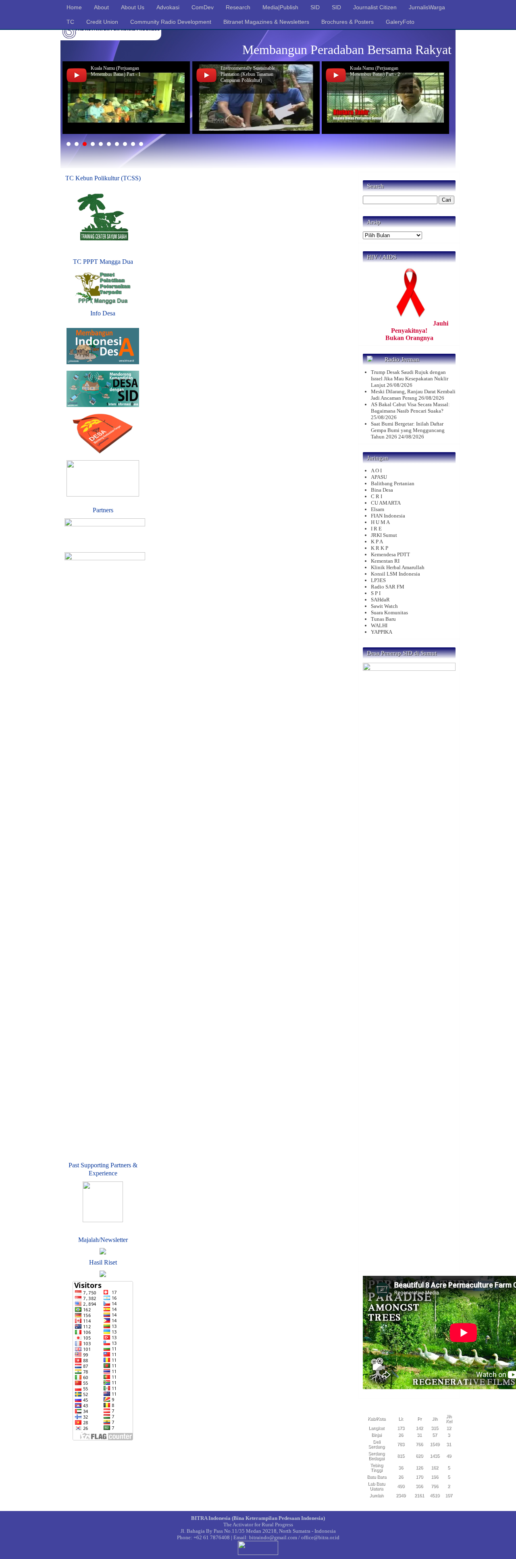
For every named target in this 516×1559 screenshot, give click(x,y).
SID (315, 7)
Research (238, 7)
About (101, 7)
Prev (75, 97)
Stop (447, 144)
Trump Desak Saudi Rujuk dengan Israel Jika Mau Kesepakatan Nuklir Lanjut (409, 378)
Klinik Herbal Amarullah (397, 567)
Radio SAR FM (387, 587)
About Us (132, 7)
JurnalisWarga (427, 7)
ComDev (202, 7)
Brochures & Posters (347, 22)
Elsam (377, 509)
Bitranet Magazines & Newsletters (266, 22)
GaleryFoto (400, 22)
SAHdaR (380, 600)
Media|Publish (280, 7)
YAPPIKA (381, 632)
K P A (377, 541)
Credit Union (102, 22)
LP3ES (378, 580)
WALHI (379, 625)
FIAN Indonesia (388, 516)
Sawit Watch (384, 606)
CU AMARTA (386, 503)
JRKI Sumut (384, 535)
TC (70, 22)
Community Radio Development (170, 22)
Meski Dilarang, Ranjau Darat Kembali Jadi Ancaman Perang (413, 394)
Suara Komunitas (389, 612)
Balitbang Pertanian (392, 483)
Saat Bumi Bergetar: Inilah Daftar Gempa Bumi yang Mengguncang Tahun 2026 (408, 430)
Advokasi (167, 7)
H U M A (380, 522)
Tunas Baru (383, 619)
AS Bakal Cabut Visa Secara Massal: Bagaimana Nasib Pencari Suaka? (410, 407)
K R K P (379, 548)
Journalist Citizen (375, 7)
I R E (376, 529)
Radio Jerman (402, 359)
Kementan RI (385, 561)
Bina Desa (382, 490)
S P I (376, 593)
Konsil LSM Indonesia (395, 574)
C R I (376, 496)
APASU (379, 477)
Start (441, 144)
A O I (376, 470)
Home (74, 7)
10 (141, 144)
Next (441, 97)
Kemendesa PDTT (390, 554)
